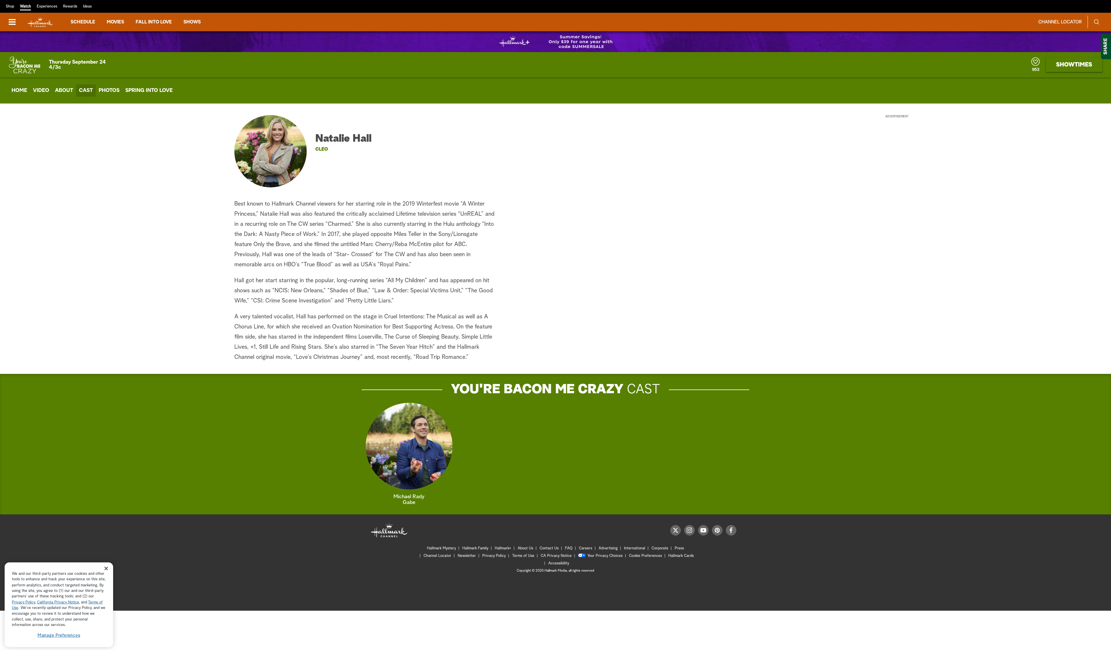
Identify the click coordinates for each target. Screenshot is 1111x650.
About (64, 90)
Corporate (660, 548)
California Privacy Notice (58, 602)
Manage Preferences (59, 635)
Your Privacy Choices (605, 556)
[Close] (106, 568)
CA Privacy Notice (556, 556)
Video (41, 90)
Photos (109, 90)
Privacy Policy (494, 556)
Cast (86, 90)
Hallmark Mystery (441, 548)
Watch (25, 6)
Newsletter (467, 556)
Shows (192, 22)
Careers (585, 548)
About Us (525, 548)
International (634, 548)
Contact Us (549, 548)
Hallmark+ (503, 548)
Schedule (83, 22)
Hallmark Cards (681, 556)
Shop (10, 6)
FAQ (569, 548)
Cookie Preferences (645, 556)
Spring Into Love (149, 90)
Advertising (608, 548)
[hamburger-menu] (12, 22)
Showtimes (1074, 65)
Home (19, 90)
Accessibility (558, 563)
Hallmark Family (475, 548)
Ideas (87, 6)
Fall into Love (154, 22)
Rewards (70, 6)
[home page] (40, 22)
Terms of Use (523, 556)
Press (679, 548)
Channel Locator (1060, 22)
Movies (115, 22)
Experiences (47, 6)
